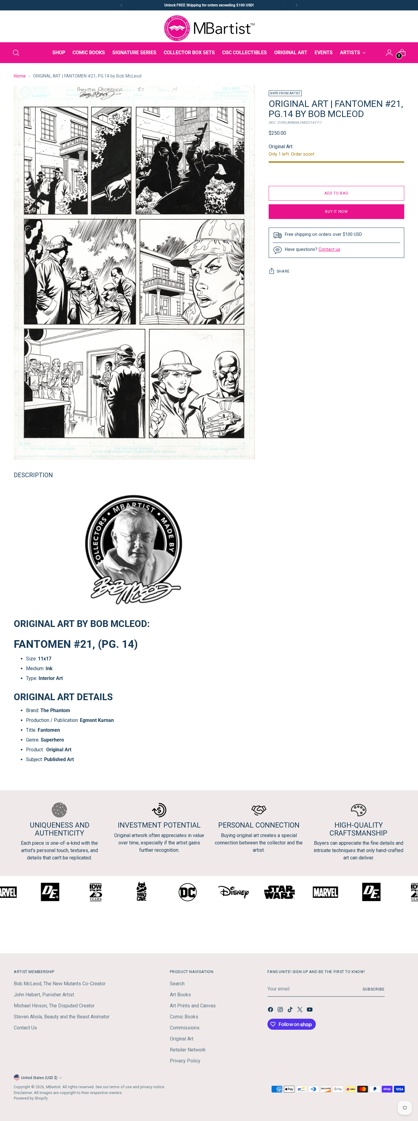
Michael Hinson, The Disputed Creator (54, 1006)
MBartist (53, 1087)
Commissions (185, 1028)
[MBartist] (209, 28)
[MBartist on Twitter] (300, 1010)
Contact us (329, 249)
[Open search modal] (16, 53)
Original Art (181, 1039)
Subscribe (374, 989)
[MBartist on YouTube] (310, 1010)
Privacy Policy (185, 1061)
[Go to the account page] (389, 53)
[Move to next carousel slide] (399, 932)
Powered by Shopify (31, 1098)
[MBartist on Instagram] (281, 1010)
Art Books (180, 995)
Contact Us (25, 1028)
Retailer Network (188, 1050)
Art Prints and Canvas (193, 1006)
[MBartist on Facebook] (271, 1010)
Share (283, 271)
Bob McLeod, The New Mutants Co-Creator (60, 984)
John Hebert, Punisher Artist (44, 995)
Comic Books (184, 1017)
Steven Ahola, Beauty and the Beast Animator (62, 1017)
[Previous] (121, 5)
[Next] (296, 5)
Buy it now (336, 211)
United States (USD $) (39, 1077)
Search (177, 984)
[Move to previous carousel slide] (385, 932)
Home (20, 76)
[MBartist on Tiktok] (290, 1010)
